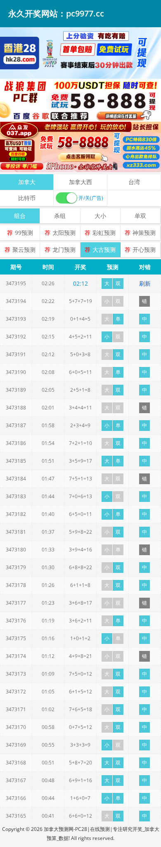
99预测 (24, 233)
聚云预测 (24, 249)
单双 (140, 216)
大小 (100, 216)
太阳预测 (64, 233)
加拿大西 (80, 182)
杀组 (60, 216)
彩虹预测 (104, 233)
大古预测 (104, 249)
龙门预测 (64, 249)
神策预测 (144, 233)
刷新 (145, 283)
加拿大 (27, 182)
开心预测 (144, 249)
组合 (20, 216)
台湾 (134, 182)
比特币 (27, 198)
